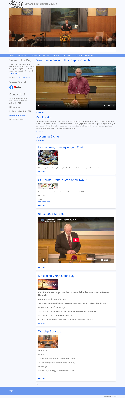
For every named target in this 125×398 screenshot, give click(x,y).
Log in (11, 391)
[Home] (17, 4)
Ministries (35, 55)
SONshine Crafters (44, 202)
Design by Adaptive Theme (109, 396)
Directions (78, 55)
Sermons (46, 55)
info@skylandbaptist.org (17, 115)
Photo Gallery (66, 55)
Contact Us (89, 55)
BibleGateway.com (24, 77)
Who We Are (22, 55)
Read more (40, 113)
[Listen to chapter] (18, 73)
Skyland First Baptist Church (41, 3)
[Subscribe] (37, 384)
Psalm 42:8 (13, 73)
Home (12, 55)
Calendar (56, 55)
